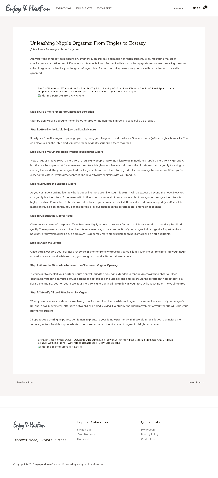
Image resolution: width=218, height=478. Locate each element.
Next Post (196, 382)
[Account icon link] (211, 8)
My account (148, 429)
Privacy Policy (149, 434)
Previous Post (23, 382)
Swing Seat (104, 8)
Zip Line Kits (84, 8)
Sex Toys (37, 49)
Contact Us (180, 8)
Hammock (83, 439)
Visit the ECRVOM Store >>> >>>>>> (62, 95)
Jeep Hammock (87, 434)
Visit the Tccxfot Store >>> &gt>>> (62, 346)
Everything (63, 8)
